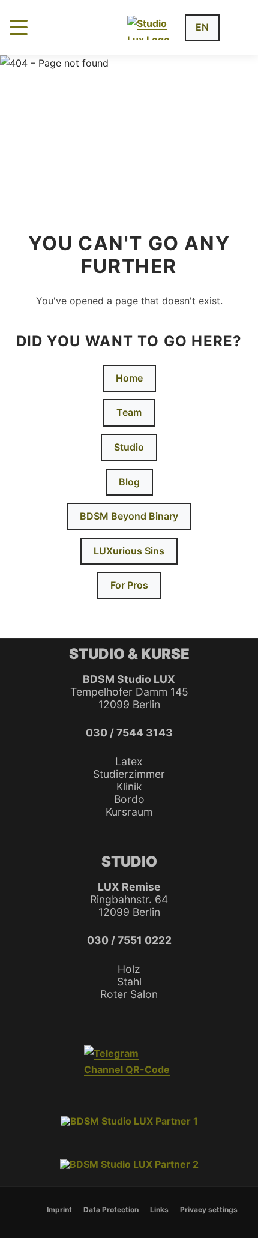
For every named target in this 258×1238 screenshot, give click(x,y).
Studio (129, 447)
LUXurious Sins (129, 551)
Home (129, 378)
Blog (129, 482)
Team (129, 412)
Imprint (59, 1209)
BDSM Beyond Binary (129, 516)
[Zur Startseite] (151, 28)
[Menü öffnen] (19, 27)
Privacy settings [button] (209, 1209)
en (202, 27)
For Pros (129, 585)
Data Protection (111, 1209)
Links (159, 1209)
